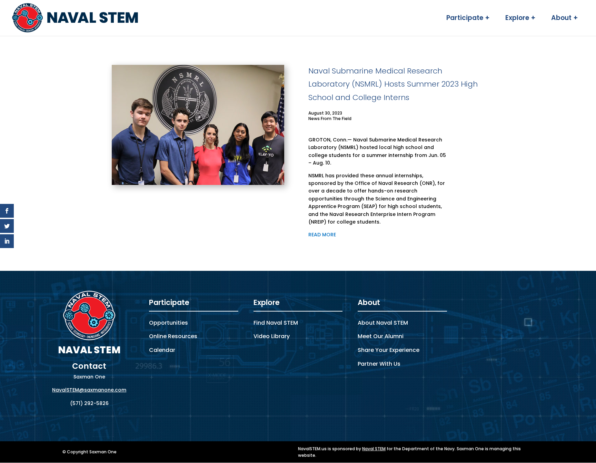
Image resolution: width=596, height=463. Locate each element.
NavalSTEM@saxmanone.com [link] (89, 389)
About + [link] (564, 19)
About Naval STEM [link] (383, 323)
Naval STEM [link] (374, 449)
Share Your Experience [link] (388, 350)
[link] (75, 17)
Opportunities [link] (168, 323)
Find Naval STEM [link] (276, 323)
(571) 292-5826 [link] (89, 403)
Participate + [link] (468, 19)
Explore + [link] (520, 19)
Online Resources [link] (173, 336)
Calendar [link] (162, 350)
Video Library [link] (272, 336)
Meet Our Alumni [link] (381, 336)
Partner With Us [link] (379, 364)
